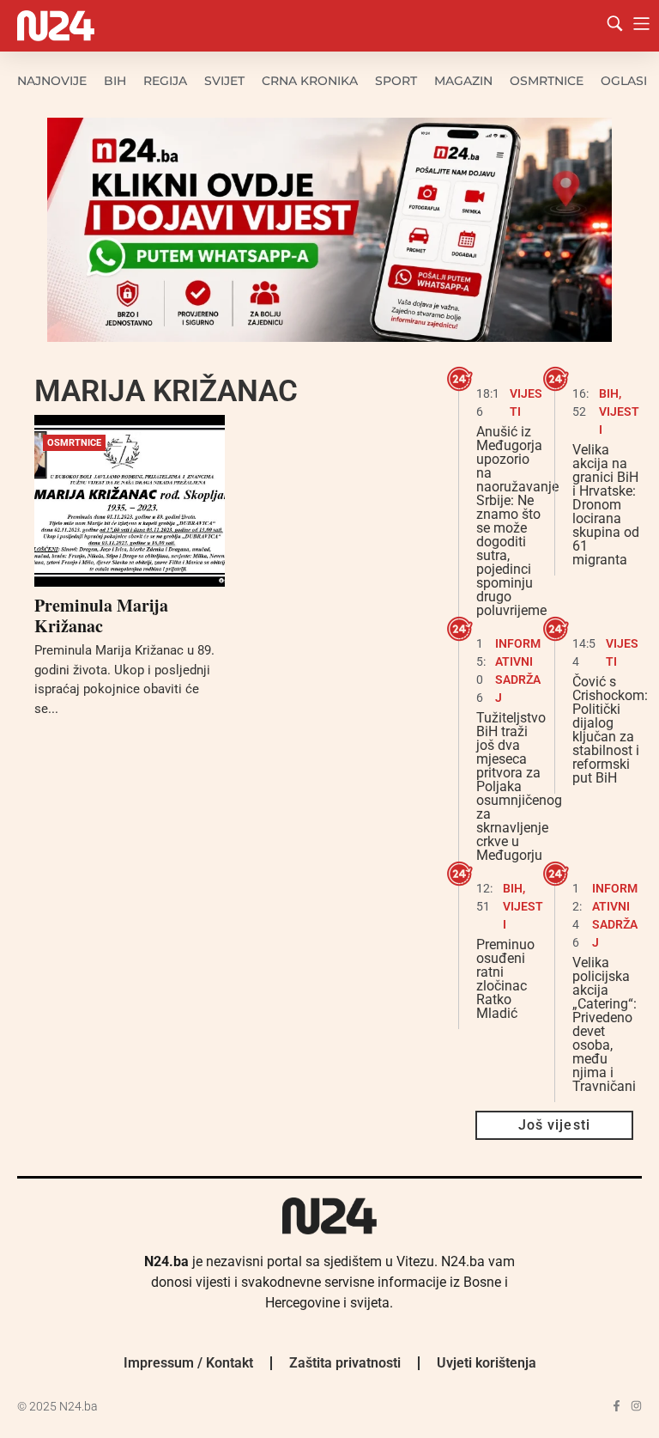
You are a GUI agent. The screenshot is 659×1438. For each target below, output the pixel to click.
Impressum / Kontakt (188, 1363)
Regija (165, 80)
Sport (396, 80)
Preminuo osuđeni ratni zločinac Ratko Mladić (505, 978)
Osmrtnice (546, 80)
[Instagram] (636, 1405)
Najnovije (52, 80)
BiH (115, 80)
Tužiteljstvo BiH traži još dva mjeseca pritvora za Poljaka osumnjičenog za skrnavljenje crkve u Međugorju (519, 786)
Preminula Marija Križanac (101, 615)
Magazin (463, 80)
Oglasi (624, 80)
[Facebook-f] (616, 1405)
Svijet (224, 80)
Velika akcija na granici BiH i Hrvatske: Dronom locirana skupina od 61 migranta (605, 505)
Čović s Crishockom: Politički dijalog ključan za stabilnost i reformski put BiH (610, 729)
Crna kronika (310, 80)
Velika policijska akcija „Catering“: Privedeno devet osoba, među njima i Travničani (604, 1024)
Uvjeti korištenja (486, 1363)
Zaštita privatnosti (345, 1363)
